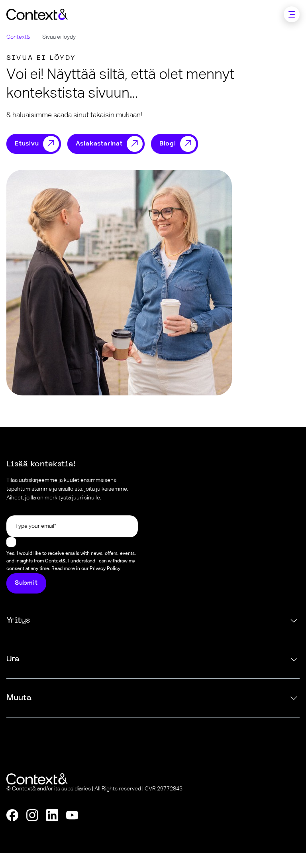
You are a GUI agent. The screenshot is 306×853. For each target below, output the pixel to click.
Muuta (18, 698)
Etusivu (27, 144)
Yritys (18, 621)
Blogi (167, 144)
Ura (13, 659)
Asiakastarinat (99, 144)
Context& (18, 37)
